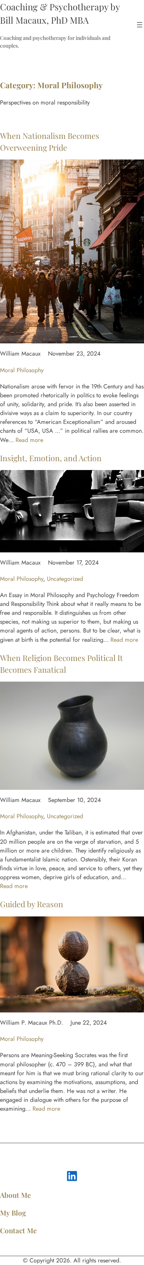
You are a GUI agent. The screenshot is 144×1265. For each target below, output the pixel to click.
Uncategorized (65, 579)
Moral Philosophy (22, 370)
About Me (15, 1195)
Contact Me (18, 1230)
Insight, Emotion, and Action (51, 458)
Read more (29, 440)
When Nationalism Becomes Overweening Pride (49, 141)
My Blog (13, 1212)
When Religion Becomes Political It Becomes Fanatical (61, 663)
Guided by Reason (31, 904)
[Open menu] (139, 24)
